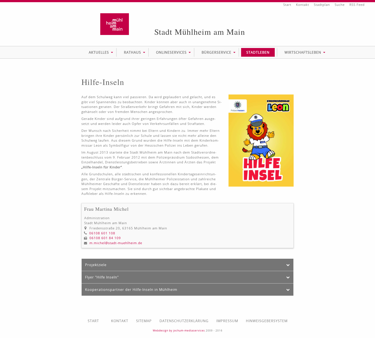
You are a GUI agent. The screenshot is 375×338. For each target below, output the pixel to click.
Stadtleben (258, 52)
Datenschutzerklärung (184, 320)
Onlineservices (171, 52)
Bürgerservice (216, 52)
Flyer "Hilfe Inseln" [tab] (102, 277)
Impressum (227, 320)
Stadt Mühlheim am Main (199, 31)
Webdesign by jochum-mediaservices (179, 330)
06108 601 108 (102, 233)
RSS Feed (357, 4)
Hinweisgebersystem (267, 320)
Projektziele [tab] (96, 264)
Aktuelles (99, 52)
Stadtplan (322, 4)
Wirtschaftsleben (303, 52)
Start (287, 4)
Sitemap (144, 320)
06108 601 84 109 (105, 238)
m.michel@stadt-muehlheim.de (115, 243)
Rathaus (132, 52)
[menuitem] (99, 52)
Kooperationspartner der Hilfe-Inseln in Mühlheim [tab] (131, 289)
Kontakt (302, 4)
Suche (340, 4)
